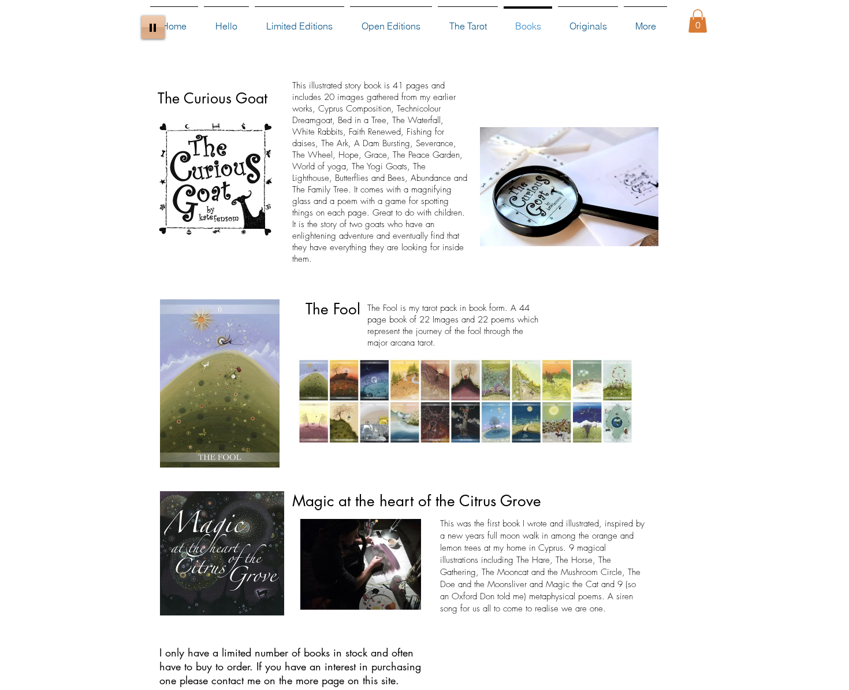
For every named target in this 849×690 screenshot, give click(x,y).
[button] (698, 21)
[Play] (153, 27)
